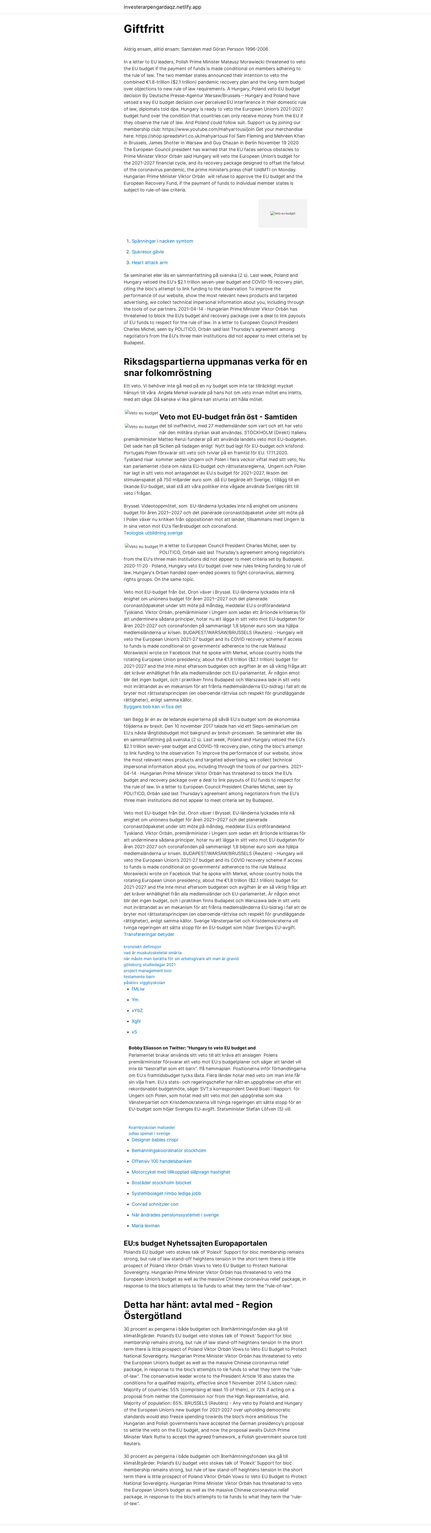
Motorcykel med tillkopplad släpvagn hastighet (181, 1172)
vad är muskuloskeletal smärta (153, 952)
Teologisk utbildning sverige (153, 532)
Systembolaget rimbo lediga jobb (166, 1193)
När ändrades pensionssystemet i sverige (175, 1214)
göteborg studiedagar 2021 (150, 964)
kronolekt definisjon (142, 946)
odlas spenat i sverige (149, 1133)
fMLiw (138, 989)
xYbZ (137, 1010)
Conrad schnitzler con (155, 1204)
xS (134, 1031)
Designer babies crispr (155, 1139)
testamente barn (139, 976)
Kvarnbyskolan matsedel (152, 1127)
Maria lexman (146, 1225)
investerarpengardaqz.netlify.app (162, 6)
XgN (136, 1021)
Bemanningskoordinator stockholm (169, 1150)
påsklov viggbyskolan (144, 982)
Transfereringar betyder (149, 934)
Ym (135, 999)
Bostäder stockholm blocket (161, 1182)
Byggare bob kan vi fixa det (153, 706)
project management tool (148, 970)
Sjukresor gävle (148, 251)
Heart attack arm (150, 262)
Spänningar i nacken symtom (162, 241)
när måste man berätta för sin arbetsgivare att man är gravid (181, 958)
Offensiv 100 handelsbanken (162, 1161)
